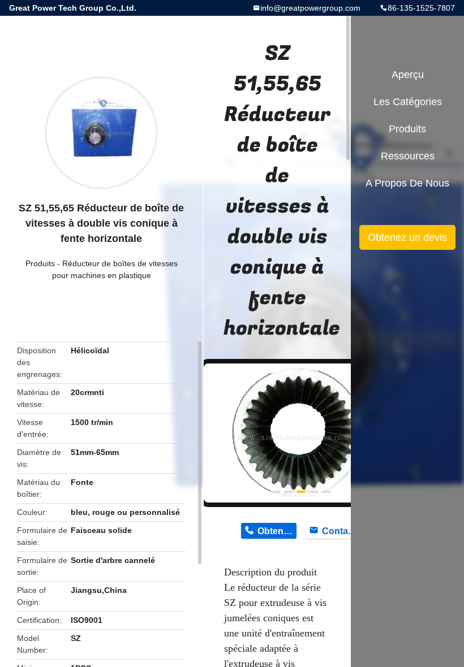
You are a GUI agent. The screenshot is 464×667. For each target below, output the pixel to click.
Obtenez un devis (407, 237)
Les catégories (407, 101)
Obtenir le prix (277, 531)
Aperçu (408, 74)
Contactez (341, 531)
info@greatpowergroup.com (310, 7)
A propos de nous (407, 183)
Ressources (408, 156)
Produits (40, 263)
